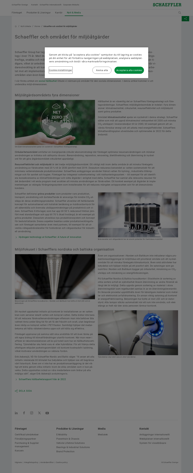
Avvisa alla (102, 70)
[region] (96, 62)
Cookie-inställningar (60, 70)
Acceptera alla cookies (129, 70)
